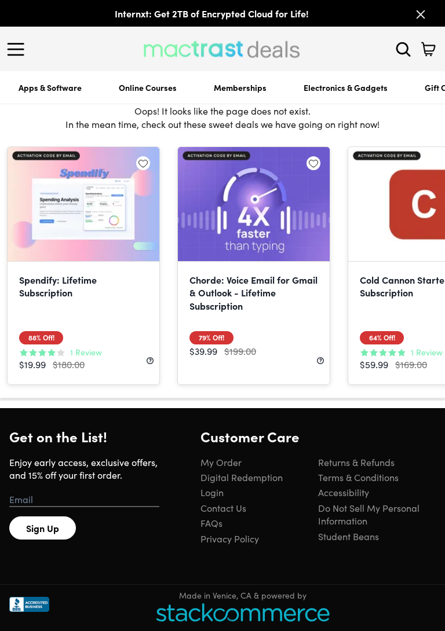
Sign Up (42, 528)
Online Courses (148, 87)
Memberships (240, 87)
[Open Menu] (18, 49)
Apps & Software (50, 87)
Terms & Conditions (358, 477)
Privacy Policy (229, 538)
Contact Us (223, 507)
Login (212, 492)
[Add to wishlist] (143, 163)
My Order (221, 462)
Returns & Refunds (356, 462)
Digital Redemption (241, 477)
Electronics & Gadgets (346, 87)
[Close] (421, 14)
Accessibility (343, 492)
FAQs (211, 522)
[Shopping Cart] (428, 49)
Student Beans (348, 536)
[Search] (403, 49)
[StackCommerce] (243, 612)
